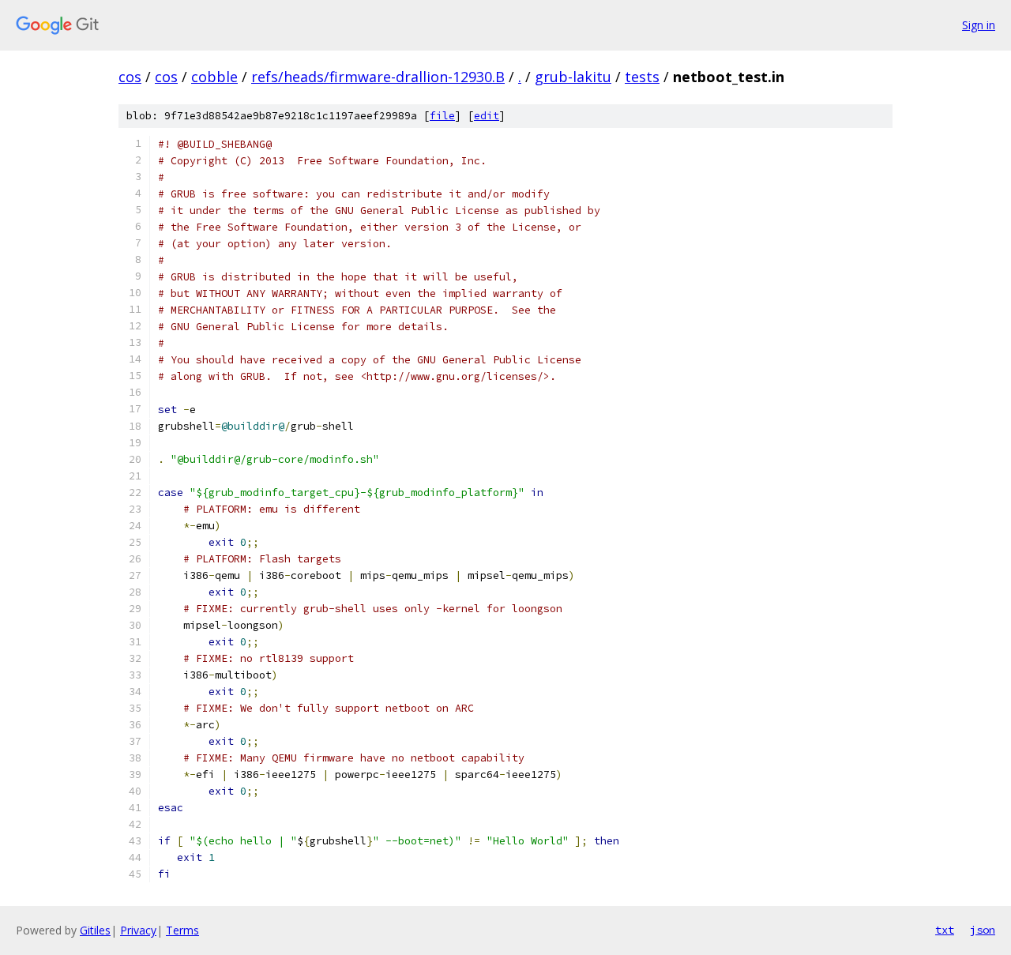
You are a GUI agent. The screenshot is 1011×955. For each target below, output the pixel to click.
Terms (182, 930)
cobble (214, 76)
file (442, 115)
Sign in (978, 24)
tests (642, 76)
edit (486, 115)
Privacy (138, 930)
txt (944, 930)
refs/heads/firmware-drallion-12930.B (378, 76)
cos (129, 76)
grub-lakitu (573, 76)
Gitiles (95, 930)
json (982, 930)
